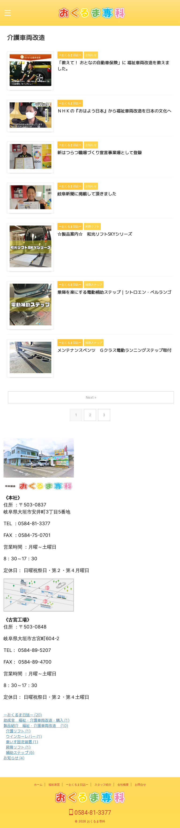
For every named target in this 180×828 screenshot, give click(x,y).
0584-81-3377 (92, 812)
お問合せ (140, 784)
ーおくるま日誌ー (77, 784)
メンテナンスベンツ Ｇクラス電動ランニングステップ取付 (114, 350)
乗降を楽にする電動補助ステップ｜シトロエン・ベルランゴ (114, 292)
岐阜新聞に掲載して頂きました (86, 194)
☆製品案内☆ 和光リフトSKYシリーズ (94, 234)
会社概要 (123, 784)
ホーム (38, 784)
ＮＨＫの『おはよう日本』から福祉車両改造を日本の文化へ (114, 111)
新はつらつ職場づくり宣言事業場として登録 (99, 153)
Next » (91, 397)
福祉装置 (54, 784)
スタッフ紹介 (102, 784)
